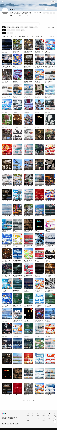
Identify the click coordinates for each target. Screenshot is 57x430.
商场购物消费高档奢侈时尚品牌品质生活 (7, 81)
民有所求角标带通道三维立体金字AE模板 (39, 126)
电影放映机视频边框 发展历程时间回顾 (28, 66)
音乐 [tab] (51, 9)
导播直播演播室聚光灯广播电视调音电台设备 (39, 51)
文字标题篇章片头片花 (48, 394)
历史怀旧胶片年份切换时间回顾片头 (7, 200)
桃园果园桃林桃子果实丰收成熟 (6, 126)
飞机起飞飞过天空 (15, 364)
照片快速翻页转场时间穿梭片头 (39, 66)
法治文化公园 (15, 81)
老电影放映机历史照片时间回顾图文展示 (7, 170)
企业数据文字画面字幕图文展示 (6, 230)
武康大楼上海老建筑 (27, 126)
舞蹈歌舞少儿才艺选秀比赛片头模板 (39, 320)
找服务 (48, 417)
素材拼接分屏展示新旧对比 (49, 81)
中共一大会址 (26, 170)
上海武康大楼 (37, 111)
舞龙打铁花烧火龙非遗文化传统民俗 (7, 260)
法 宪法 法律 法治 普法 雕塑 (28, 111)
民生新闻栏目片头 (37, 81)
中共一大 (3, 140)
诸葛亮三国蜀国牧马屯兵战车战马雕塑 (17, 140)
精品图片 (33, 417)
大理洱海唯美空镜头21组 (5, 320)
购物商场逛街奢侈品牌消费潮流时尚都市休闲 (28, 51)
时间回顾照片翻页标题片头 (28, 379)
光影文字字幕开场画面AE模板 (17, 275)
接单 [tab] (53, 9)
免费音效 (38, 417)
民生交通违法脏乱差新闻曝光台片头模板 (28, 185)
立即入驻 (38, 420)
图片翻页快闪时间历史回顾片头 (17, 320)
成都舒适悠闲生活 (48, 140)
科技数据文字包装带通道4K (28, 200)
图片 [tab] (48, 9)
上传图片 (33, 415)
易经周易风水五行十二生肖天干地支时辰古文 (28, 230)
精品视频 (27, 417)
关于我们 (54, 415)
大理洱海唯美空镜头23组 (49, 320)
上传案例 (43, 415)
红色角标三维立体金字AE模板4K (7, 379)
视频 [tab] (46, 9)
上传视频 (27, 415)
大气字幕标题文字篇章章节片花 (39, 305)
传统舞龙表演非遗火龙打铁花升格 (50, 275)
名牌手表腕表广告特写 (27, 394)
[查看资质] (15, 9)
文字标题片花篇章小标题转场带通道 (7, 245)
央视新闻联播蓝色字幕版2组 (17, 260)
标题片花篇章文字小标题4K (17, 200)
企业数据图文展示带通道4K (28, 155)
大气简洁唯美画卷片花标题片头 (39, 379)
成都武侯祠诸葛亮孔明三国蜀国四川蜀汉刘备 (7, 275)
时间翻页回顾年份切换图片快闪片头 (50, 66)
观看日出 (46, 260)
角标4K (36, 230)
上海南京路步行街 (48, 185)
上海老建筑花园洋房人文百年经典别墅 (17, 51)
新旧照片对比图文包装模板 (6, 96)
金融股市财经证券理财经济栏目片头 (39, 290)
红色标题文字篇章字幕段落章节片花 (50, 364)
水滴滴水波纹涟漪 (48, 215)
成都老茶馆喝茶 (37, 96)
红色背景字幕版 (15, 394)
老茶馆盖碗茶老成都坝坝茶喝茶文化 (39, 170)
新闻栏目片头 (4, 155)
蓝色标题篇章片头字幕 (38, 364)
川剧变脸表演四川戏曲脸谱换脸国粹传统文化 (28, 81)
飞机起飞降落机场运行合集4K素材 (17, 170)
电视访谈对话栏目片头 (16, 335)
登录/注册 (53, 1)
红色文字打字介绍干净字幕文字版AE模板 (39, 200)
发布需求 (49, 415)
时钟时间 (46, 126)
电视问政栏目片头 (48, 155)
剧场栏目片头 (47, 230)
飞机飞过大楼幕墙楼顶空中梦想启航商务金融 (39, 245)
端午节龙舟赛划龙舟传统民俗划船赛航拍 (28, 305)
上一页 (24, 400)
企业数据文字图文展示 (5, 290)
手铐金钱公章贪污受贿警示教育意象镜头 (7, 335)
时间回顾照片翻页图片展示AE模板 (39, 185)
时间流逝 (14, 230)
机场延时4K (25, 290)
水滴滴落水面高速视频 (16, 290)
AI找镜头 (43, 417)
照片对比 (36, 260)
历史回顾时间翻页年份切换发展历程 (7, 364)
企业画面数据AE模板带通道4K (28, 96)
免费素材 (27, 420)
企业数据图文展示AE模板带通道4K (17, 155)
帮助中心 (54, 418)
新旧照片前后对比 (26, 140)
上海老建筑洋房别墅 (27, 215)
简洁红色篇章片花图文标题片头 (28, 275)
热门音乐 (38, 415)
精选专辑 (27, 418)
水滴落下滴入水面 (48, 305)
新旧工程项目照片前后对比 (6, 185)
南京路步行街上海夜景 (16, 215)
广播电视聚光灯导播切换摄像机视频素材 (7, 66)
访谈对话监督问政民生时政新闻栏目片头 (50, 200)
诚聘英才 (54, 417)
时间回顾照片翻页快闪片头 (17, 111)
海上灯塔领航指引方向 (38, 275)
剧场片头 (14, 245)
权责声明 (54, 420)
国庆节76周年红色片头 (27, 364)
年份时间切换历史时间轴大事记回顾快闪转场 (7, 394)
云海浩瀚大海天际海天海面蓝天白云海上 (7, 215)
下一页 (33, 400)
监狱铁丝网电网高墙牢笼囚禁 (49, 245)
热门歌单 (38, 418)
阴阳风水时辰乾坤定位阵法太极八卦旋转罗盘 (17, 379)
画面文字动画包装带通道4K (28, 245)
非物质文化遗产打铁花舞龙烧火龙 (17, 126)
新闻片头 (14, 66)
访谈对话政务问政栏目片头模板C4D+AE (7, 305)
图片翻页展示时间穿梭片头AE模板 (50, 111)
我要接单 (49, 418)
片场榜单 (43, 418)
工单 (55, 421)
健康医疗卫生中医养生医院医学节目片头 (28, 260)
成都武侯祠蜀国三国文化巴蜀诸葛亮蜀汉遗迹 (39, 155)
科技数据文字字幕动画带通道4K (50, 379)
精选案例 (43, 420)
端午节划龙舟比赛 (26, 335)
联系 (47, 12)
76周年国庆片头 (47, 335)
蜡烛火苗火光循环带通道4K (28, 320)
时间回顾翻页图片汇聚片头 (17, 96)
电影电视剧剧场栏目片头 (49, 290)
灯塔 (2, 51)
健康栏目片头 (47, 51)
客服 (55, 419)
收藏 (44, 12)
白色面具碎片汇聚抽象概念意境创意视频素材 (50, 170)
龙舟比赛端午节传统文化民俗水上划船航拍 (17, 305)
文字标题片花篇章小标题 (49, 96)
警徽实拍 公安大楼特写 (16, 185)
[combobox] (20, 24)
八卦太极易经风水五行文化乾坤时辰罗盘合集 (39, 140)
